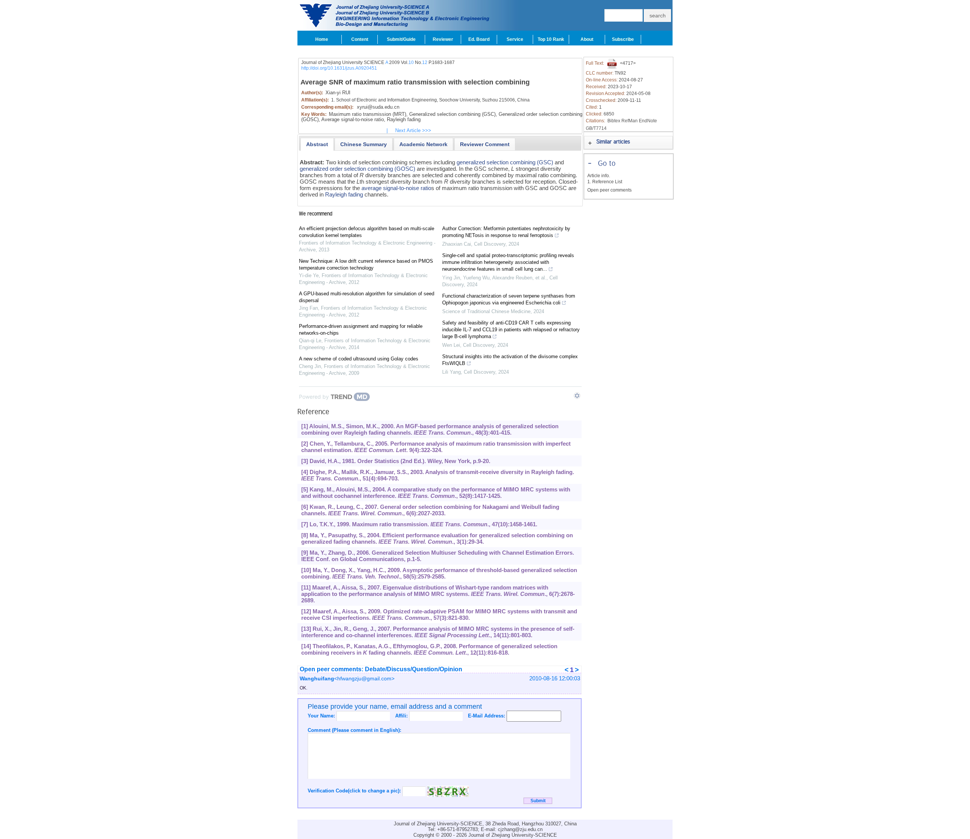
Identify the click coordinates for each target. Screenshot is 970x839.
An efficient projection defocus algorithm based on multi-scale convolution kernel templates (366, 232)
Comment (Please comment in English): (354, 730)
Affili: (402, 716)
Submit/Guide (401, 39)
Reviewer (443, 39)
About (586, 39)
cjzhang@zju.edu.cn (520, 829)
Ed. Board (479, 39)
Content (359, 39)
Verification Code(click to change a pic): (355, 791)
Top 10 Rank (551, 39)
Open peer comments (609, 190)
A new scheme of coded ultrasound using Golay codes (358, 359)
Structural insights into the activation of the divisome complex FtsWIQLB (510, 360)
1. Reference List (604, 181)
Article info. (598, 175)
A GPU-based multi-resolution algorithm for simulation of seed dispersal (366, 297)
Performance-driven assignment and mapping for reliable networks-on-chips (360, 329)
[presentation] (317, 144)
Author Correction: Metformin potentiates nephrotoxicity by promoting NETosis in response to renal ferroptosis (506, 232)
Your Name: (322, 716)
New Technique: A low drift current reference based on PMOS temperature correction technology (366, 264)
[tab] (317, 144)
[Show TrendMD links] (577, 396)
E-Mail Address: (487, 716)
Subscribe (623, 39)
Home (321, 39)
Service (515, 39)
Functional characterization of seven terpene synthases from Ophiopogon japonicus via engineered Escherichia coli (508, 299)
